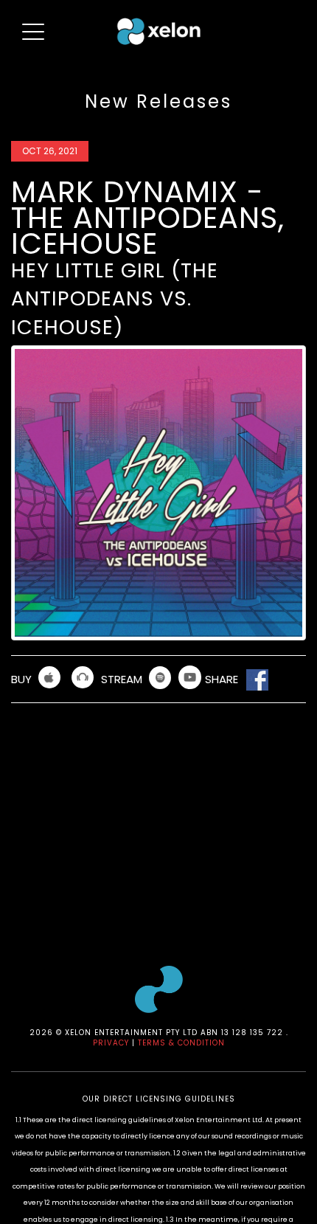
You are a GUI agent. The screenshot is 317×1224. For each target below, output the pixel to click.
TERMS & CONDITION (181, 1042)
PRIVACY (111, 1042)
